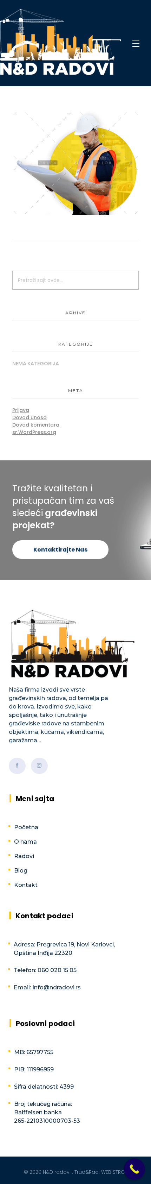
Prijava (20, 410)
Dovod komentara (35, 424)
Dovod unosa (29, 417)
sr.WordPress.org (34, 432)
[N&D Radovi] (60, 42)
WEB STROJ (114, 1172)
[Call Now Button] (134, 1169)
